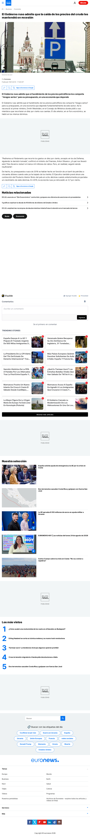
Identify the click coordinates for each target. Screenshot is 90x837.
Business (9, 9)
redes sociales (67, 738)
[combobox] (45, 718)
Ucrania (20, 738)
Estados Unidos (45, 750)
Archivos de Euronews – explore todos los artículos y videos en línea (66, 800)
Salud (48, 784)
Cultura (49, 789)
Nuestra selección (14, 461)
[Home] (2, 9)
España (67, 733)
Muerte (67, 744)
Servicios (5, 808)
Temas (4, 769)
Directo (83, 3)
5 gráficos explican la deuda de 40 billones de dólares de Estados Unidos (30, 203)
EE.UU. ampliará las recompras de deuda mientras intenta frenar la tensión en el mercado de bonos (39, 208)
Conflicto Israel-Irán (28, 733)
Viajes (4, 789)
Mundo (49, 774)
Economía (17, 9)
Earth (48, 779)
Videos (4, 794)
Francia (52, 738)
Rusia (7, 216)
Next (4, 784)
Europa (4, 774)
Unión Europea (36, 738)
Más (3, 814)
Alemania (42, 744)
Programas (50, 794)
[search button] (62, 718)
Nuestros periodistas (10, 799)
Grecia (55, 744)
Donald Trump (25, 744)
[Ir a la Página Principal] (8, 3)
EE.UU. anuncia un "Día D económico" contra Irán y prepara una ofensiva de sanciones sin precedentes (41, 197)
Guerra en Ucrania (50, 733)
